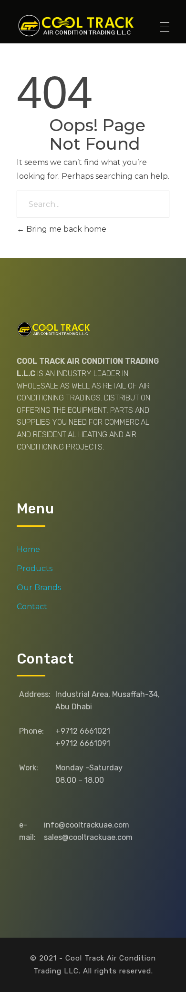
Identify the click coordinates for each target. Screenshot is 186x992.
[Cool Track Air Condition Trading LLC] (78, 25)
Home (28, 549)
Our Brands (39, 587)
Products (34, 568)
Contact (32, 606)
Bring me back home (65, 229)
